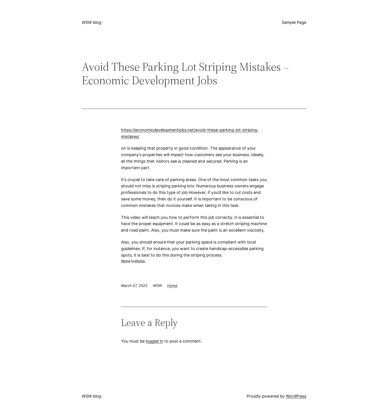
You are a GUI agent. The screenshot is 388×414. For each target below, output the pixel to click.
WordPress (296, 396)
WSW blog (91, 22)
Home (172, 285)
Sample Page (294, 22)
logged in (154, 341)
